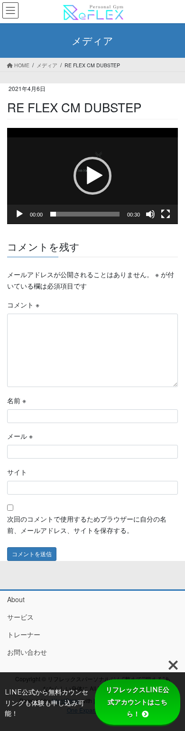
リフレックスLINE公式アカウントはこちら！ (137, 702)
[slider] (85, 214)
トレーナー (23, 634)
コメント (23, 304)
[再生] (19, 214)
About (16, 599)
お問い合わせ (27, 652)
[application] (92, 176)
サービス (20, 617)
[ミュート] (150, 214)
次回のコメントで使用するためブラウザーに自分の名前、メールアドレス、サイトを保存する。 (86, 524)
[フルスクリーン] (165, 214)
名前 (16, 400)
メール (20, 436)
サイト (17, 472)
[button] (92, 176)
